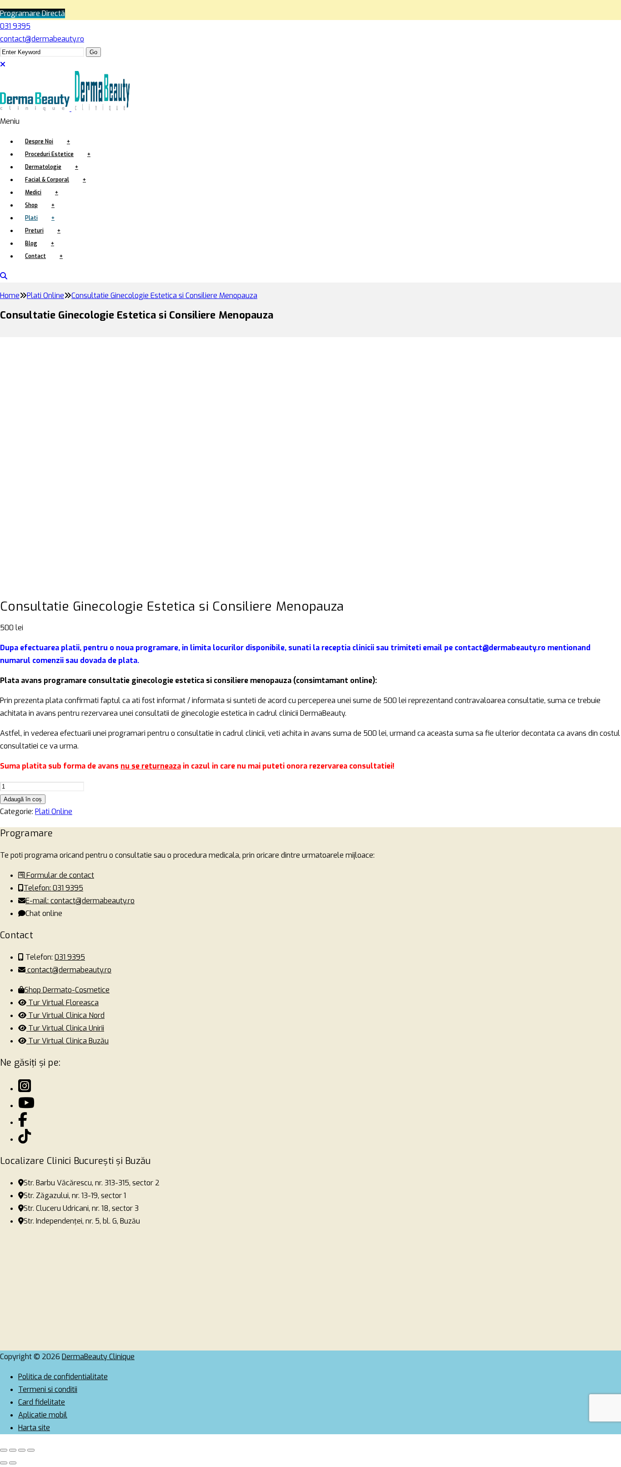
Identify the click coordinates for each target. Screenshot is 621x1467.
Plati (31, 218)
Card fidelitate (41, 1402)
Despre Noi (39, 141)
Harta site (34, 1427)
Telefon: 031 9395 (53, 888)
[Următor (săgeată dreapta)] (12, 1463)
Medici (33, 192)
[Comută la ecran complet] (12, 1450)
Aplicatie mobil (42, 1415)
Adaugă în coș (23, 799)
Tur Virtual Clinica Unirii (65, 1028)
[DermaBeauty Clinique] (67, 104)
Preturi (34, 230)
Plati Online (53, 811)
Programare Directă (32, 13)
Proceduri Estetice (49, 154)
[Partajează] (21, 1450)
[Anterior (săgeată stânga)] (3, 1463)
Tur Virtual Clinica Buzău (67, 1041)
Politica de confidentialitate (63, 1376)
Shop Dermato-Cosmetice (67, 990)
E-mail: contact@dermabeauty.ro (80, 900)
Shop (31, 205)
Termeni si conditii (47, 1389)
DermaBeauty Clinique (98, 1356)
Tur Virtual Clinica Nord (65, 1015)
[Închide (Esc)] (31, 1450)
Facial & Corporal (47, 179)
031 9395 (15, 26)
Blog (31, 243)
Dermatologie (43, 167)
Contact (35, 256)
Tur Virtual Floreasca (62, 1002)
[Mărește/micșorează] (3, 1450)
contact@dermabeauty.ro (42, 39)
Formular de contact (59, 875)
